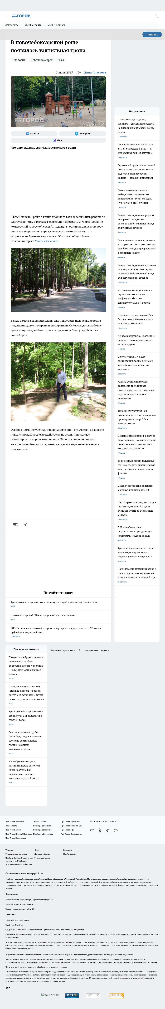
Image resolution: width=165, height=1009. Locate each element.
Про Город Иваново (42, 826)
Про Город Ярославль (70, 821)
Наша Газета (11, 826)
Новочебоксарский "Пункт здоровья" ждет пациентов (43, 616)
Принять (152, 34)
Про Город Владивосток (71, 834)
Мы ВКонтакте (33, 24)
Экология (19, 60)
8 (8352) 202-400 (22, 920)
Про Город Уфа (67, 830)
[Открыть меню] (7, 16)
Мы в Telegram (56, 24)
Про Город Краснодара (15, 838)
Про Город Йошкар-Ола (71, 826)
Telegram (9, 850)
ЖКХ (61, 60)
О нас (36, 850)
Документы (12, 24)
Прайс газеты (69, 854)
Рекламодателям (42, 858)
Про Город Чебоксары (15, 821)
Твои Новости (39, 821)
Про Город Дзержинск (43, 834)
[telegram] (26, 524)
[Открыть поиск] (156, 16)
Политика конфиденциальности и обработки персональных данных (36, 967)
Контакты (67, 850)
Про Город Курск (13, 830)
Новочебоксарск (41, 60)
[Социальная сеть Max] (58, 140)
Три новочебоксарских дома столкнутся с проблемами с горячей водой (54, 603)
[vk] (15, 524)
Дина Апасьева (95, 72)
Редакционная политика (16, 854)
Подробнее (152, 962)
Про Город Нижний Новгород (18, 834)
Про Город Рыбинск (42, 830)
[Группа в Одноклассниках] (100, 830)
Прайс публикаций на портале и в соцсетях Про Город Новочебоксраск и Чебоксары (19, 861)
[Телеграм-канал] (82, 133)
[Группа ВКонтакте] (34, 133)
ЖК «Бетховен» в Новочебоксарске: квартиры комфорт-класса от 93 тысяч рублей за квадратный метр (56, 632)
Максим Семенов (46, 241)
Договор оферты (42, 854)
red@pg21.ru (17, 925)
